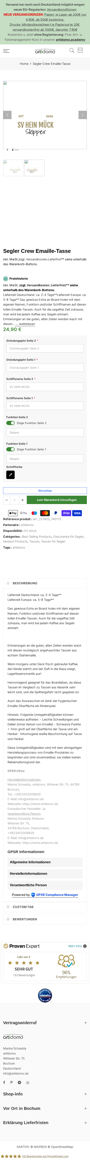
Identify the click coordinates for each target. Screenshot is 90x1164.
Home (24, 64)
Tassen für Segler (53, 542)
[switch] (10, 423)
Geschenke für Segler (68, 537)
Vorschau (45, 490)
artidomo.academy (70, 40)
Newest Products (15, 542)
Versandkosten (36, 259)
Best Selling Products (37, 537)
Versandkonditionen (62, 9)
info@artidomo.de (15, 1073)
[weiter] (82, 115)
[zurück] (7, 115)
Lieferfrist (54, 259)
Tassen (34, 542)
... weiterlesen (25, 324)
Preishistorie (18, 278)
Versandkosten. (38, 285)
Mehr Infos (75, 946)
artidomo (27, 525)
